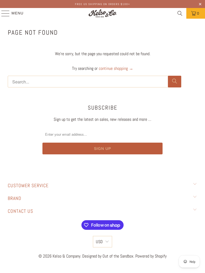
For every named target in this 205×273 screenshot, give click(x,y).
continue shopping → (116, 68)
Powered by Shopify (151, 256)
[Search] (180, 13)
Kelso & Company (66, 256)
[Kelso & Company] (102, 13)
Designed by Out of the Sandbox (107, 256)
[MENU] (3, 13)
